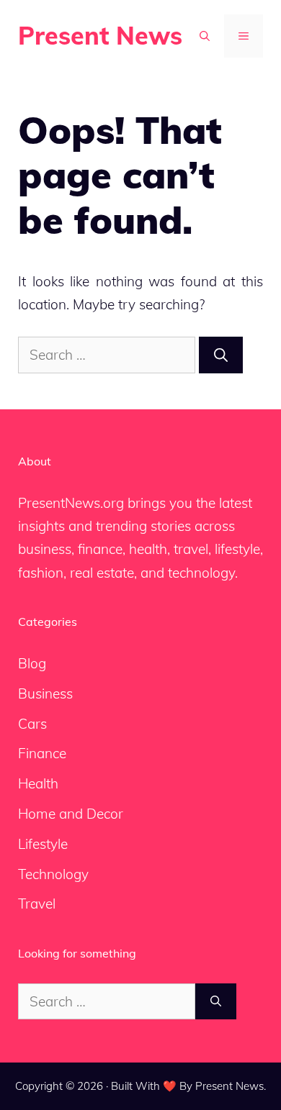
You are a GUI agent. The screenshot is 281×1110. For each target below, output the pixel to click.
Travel (36, 903)
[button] (204, 36)
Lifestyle (43, 843)
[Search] (221, 355)
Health (38, 783)
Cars (32, 723)
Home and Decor (70, 813)
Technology (53, 874)
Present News (100, 35)
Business (45, 693)
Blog (32, 663)
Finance (42, 753)
